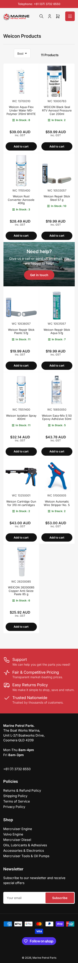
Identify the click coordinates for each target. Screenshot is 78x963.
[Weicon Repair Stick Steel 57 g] (57, 170)
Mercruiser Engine (17, 829)
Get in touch (39, 275)
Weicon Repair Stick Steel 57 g (57, 198)
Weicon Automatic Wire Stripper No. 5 (57, 503)
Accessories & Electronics (23, 850)
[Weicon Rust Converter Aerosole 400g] (21, 170)
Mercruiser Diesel (17, 840)
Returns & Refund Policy (22, 790)
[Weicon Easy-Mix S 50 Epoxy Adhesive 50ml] (57, 390)
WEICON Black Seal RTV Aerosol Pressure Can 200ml (57, 110)
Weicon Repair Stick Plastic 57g (21, 331)
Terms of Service (16, 801)
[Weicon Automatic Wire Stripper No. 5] (57, 475)
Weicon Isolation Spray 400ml (21, 417)
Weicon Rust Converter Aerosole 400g (21, 200)
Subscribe (59, 898)
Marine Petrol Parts (44, 957)
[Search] (41, 16)
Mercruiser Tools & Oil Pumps (26, 856)
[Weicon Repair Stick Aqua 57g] (57, 304)
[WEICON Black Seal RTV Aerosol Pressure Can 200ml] (57, 81)
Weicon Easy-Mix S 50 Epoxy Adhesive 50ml (57, 417)
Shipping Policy (15, 796)
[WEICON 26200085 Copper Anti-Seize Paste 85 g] (21, 561)
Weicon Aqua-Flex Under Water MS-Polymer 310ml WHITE (21, 110)
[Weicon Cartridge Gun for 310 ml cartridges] (21, 475)
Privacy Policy (14, 807)
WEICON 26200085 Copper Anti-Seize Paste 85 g (21, 591)
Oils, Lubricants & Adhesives (25, 845)
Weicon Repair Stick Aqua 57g (57, 331)
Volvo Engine (13, 834)
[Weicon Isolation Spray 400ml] (21, 390)
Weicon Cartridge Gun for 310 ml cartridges (21, 503)
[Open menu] (70, 16)
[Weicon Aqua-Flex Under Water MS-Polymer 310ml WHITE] (21, 81)
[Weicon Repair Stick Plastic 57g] (21, 304)
